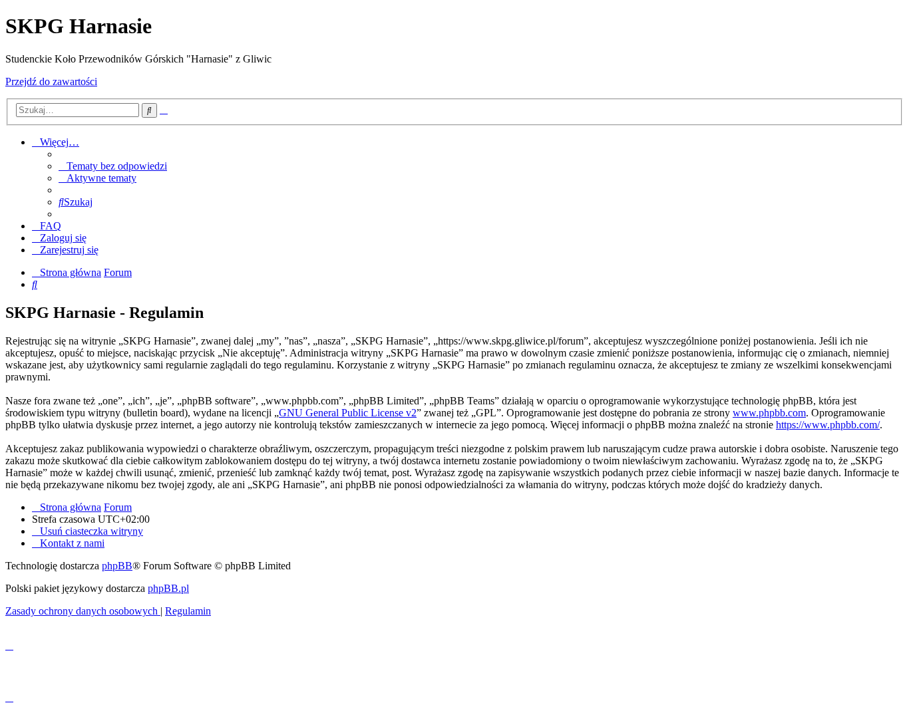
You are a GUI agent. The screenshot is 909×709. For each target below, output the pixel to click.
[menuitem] (113, 166)
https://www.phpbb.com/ (828, 424)
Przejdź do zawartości (51, 81)
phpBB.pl (168, 588)
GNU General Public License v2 (348, 412)
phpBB (117, 565)
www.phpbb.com (769, 412)
